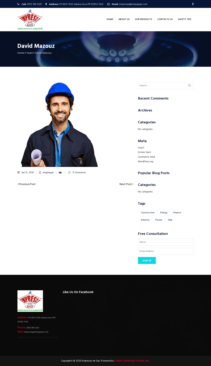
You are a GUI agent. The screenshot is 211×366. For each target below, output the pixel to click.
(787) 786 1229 (34, 4)
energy (163, 213)
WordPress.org (145, 162)
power (158, 220)
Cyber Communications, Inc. (132, 361)
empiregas (48, 173)
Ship (170, 220)
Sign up (146, 261)
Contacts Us (165, 19)
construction (147, 213)
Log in (141, 148)
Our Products (143, 19)
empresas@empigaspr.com (133, 4)
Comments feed (146, 157)
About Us (124, 19)
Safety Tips (184, 19)
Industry (145, 220)
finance (177, 213)
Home (110, 19)
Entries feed (144, 152)
